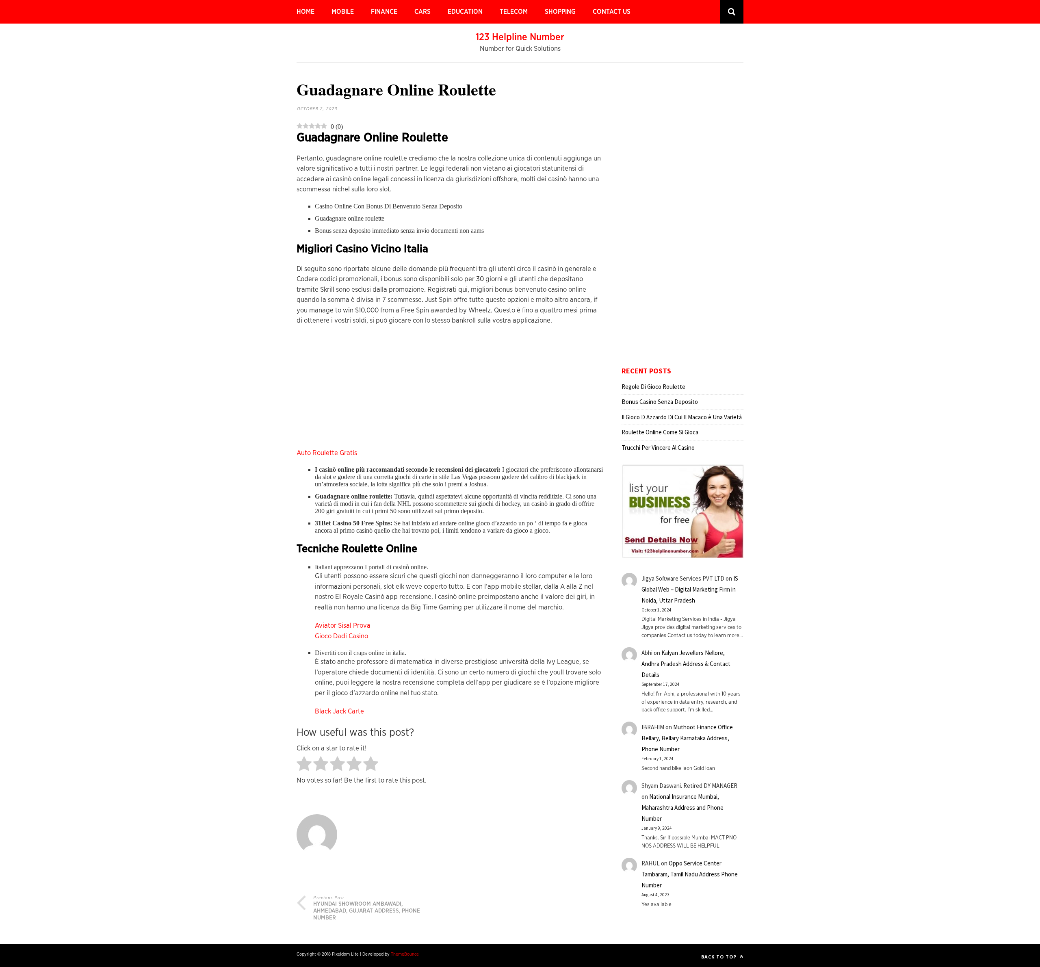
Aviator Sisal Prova (342, 625)
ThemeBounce (405, 954)
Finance (384, 12)
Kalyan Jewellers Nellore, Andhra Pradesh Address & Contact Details (685, 664)
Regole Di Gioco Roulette (653, 386)
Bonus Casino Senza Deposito (660, 401)
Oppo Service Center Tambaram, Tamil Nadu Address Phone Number (689, 874)
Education (465, 12)
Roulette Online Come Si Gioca (660, 432)
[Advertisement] (450, 391)
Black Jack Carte (339, 711)
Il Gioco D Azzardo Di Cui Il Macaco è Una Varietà (682, 417)
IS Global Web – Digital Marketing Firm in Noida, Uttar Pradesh (689, 589)
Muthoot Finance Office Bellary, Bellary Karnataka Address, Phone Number (687, 738)
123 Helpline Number (520, 37)
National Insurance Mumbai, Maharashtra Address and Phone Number (682, 807)
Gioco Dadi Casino (341, 636)
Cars (422, 12)
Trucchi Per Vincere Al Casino (658, 447)
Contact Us (611, 12)
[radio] (304, 764)
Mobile (343, 12)
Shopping (560, 12)
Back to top (719, 957)
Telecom (514, 12)
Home (305, 12)
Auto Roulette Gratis (327, 452)
